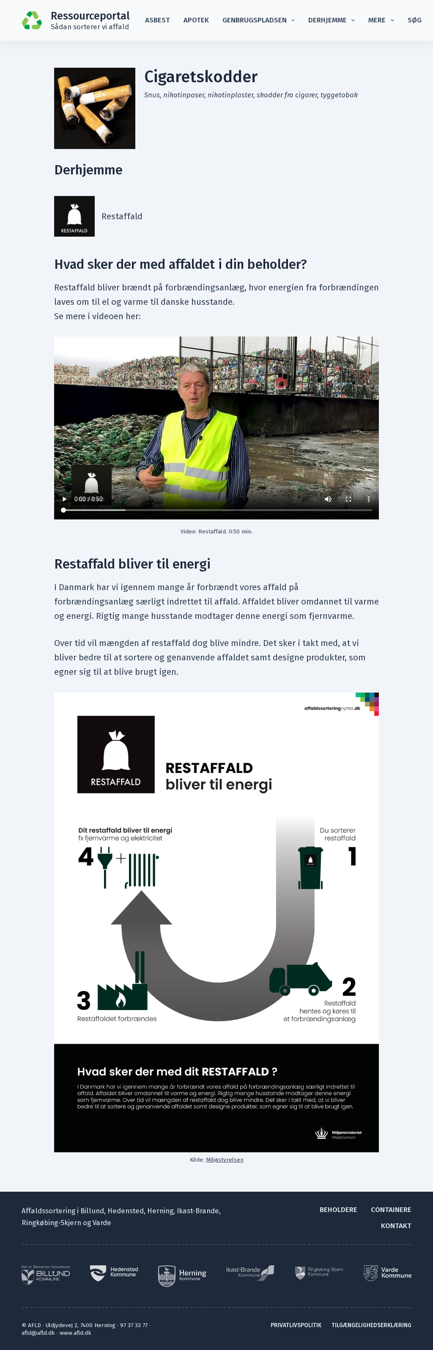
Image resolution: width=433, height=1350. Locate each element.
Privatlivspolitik (296, 1325)
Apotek (196, 20)
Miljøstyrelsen (225, 1159)
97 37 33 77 (134, 1325)
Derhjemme (327, 20)
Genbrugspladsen (254, 20)
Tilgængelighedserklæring (371, 1325)
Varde (102, 1222)
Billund (92, 1210)
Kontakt (396, 1225)
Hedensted (125, 1210)
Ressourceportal (90, 15)
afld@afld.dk (38, 1332)
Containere (391, 1209)
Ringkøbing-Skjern (51, 1222)
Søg (415, 20)
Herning (160, 1210)
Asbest (157, 20)
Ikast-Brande (198, 1210)
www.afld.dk (75, 1332)
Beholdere (338, 1209)
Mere (377, 20)
